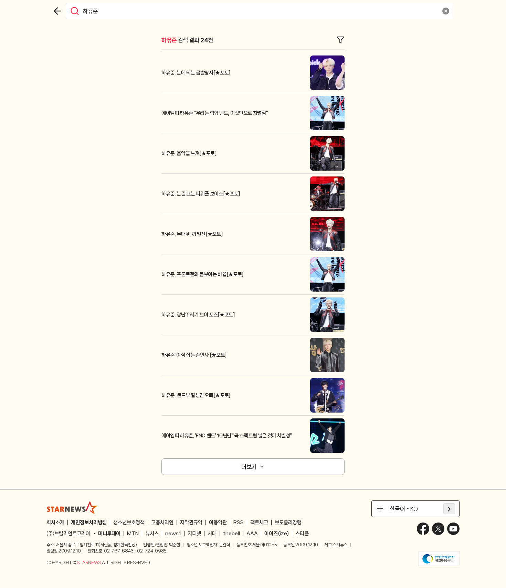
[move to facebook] (423, 529)
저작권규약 (191, 522)
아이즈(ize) (276, 533)
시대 (212, 533)
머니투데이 (109, 533)
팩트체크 (259, 522)
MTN (133, 533)
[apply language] (449, 508)
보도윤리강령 (288, 522)
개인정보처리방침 (89, 522)
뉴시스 (152, 533)
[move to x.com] (438, 529)
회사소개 (55, 522)
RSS (238, 522)
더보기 (248, 467)
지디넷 (194, 533)
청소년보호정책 (129, 522)
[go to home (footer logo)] (72, 507)
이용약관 (218, 522)
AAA (252, 533)
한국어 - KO (404, 509)
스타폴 (302, 533)
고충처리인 (162, 522)
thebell (231, 533)
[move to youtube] (453, 529)
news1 (173, 533)
